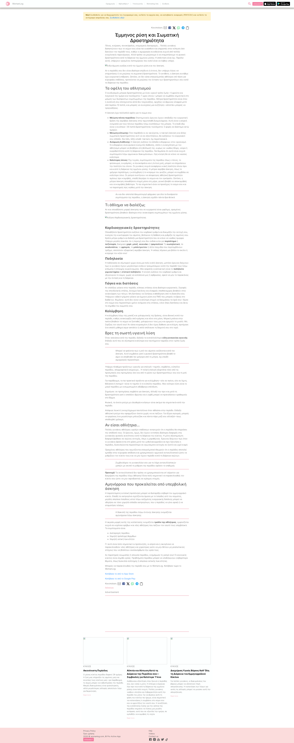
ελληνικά (257, 4)
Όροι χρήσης (88, 733)
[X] (174, 27)
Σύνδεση (165, 4)
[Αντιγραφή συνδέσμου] (187, 27)
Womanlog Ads (152, 4)
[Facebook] (169, 27)
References (109, 588)
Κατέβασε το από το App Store (119, 574)
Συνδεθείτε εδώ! (117, 18)
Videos (152, 733)
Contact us (153, 736)
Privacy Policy (89, 731)
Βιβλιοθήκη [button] (123, 4)
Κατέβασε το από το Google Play (120, 578)
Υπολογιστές (138, 4)
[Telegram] (183, 27)
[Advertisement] (147, 614)
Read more (87, 695)
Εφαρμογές (110, 4)
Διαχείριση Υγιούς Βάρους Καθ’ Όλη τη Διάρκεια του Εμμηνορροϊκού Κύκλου (190, 674)
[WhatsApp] (178, 27)
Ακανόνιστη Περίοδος (95, 670)
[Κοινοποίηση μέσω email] (165, 27)
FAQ (150, 731)
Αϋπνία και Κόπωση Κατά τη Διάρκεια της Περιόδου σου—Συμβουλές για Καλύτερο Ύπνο (144, 674)
